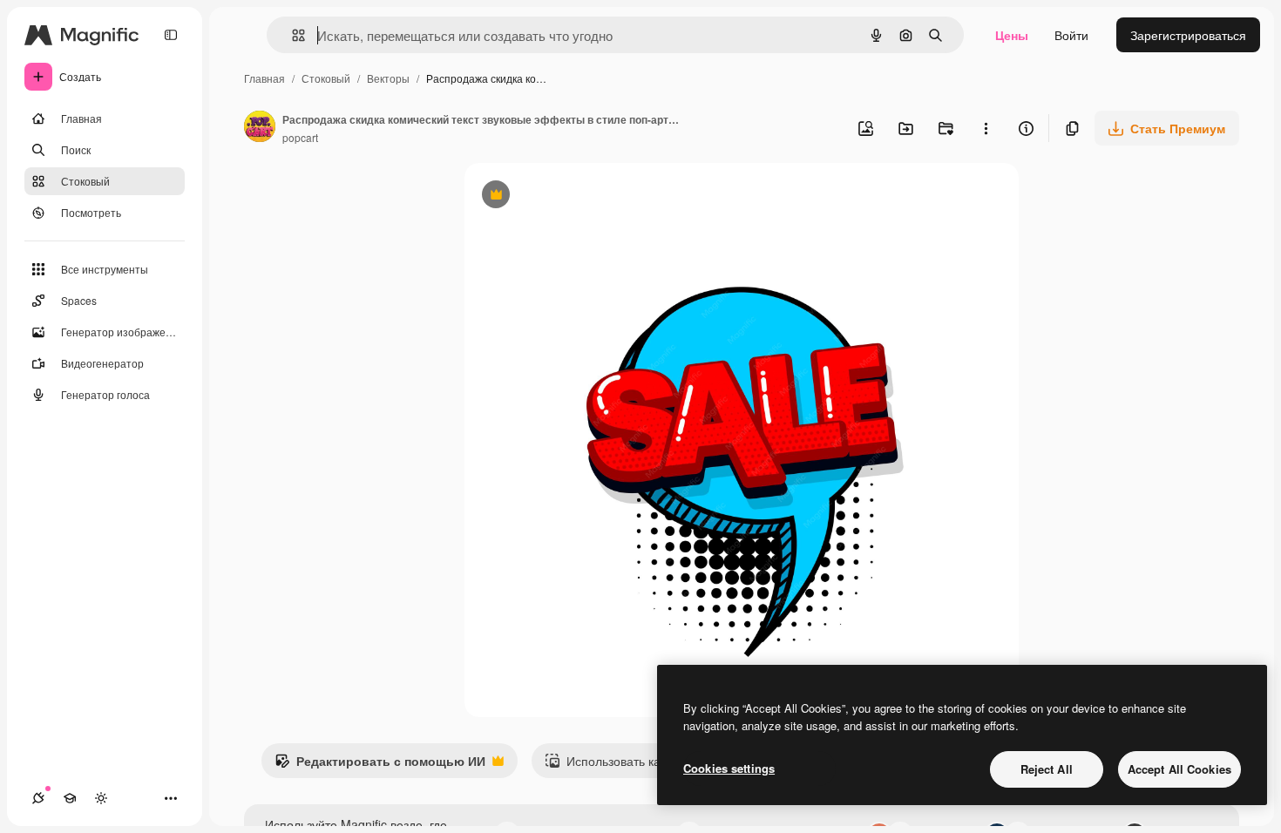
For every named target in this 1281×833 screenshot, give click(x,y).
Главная (264, 78)
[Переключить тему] (101, 798)
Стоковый (326, 78)
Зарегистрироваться (1188, 35)
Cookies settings (729, 768)
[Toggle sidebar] (171, 35)
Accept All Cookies (1179, 769)
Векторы (388, 78)
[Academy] (70, 798)
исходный (581, 196)
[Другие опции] (985, 128)
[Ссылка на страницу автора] (259, 128)
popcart (300, 137)
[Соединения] (38, 798)
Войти (1071, 35)
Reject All (1046, 769)
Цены (1011, 35)
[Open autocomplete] (291, 35)
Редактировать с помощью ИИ (379, 765)
